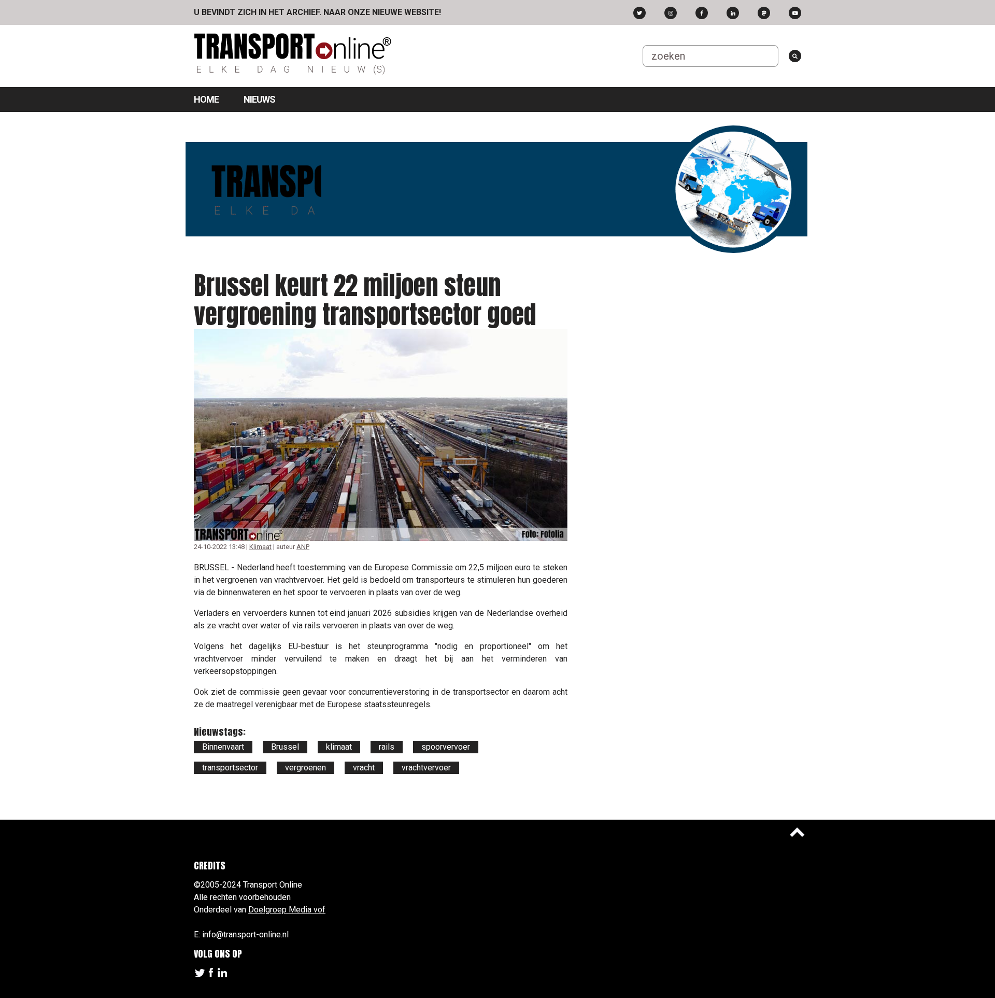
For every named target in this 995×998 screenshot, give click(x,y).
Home (206, 99)
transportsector (230, 767)
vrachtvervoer (426, 767)
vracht (364, 767)
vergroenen (305, 767)
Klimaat (260, 547)
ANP (302, 547)
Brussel (285, 747)
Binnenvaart (223, 747)
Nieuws (259, 99)
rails (386, 747)
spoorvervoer (445, 747)
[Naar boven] (797, 832)
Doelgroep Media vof (286, 910)
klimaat (339, 747)
